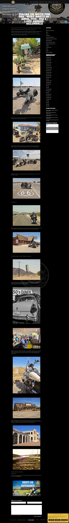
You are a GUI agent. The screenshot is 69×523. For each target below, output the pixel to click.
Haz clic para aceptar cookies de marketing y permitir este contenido (26, 488)
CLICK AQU (19, 476)
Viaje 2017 (47, 85)
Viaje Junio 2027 (48, 57)
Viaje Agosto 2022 (49, 75)
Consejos (47, 45)
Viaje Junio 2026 (48, 60)
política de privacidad (18, 515)
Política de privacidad (59, 521)
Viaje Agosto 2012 (48, 97)
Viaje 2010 (47, 102)
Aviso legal (63, 521)
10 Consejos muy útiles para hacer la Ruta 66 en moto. (52, 120)
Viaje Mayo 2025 (48, 65)
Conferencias (48, 35)
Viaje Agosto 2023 (49, 72)
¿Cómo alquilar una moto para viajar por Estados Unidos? (52, 118)
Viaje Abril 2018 (48, 84)
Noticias (47, 50)
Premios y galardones (49, 52)
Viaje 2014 (47, 92)
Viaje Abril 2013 (48, 95)
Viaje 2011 (47, 100)
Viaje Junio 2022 (48, 77)
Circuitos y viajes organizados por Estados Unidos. (51, 113)
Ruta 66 (47, 32)
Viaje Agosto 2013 (48, 94)
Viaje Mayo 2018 (48, 82)
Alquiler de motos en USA (50, 30)
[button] (67, 514)
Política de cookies (53, 521)
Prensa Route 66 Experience (50, 37)
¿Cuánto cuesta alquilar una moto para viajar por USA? (51, 115)
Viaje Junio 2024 (48, 70)
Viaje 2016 (47, 87)
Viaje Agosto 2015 (48, 89)
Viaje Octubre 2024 (49, 67)
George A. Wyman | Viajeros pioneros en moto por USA (52, 110)
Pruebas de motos (48, 47)
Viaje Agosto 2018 (48, 80)
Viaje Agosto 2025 (49, 62)
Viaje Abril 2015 (48, 90)
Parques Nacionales (49, 40)
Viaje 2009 (47, 104)
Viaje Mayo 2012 (48, 99)
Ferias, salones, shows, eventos (50, 42)
